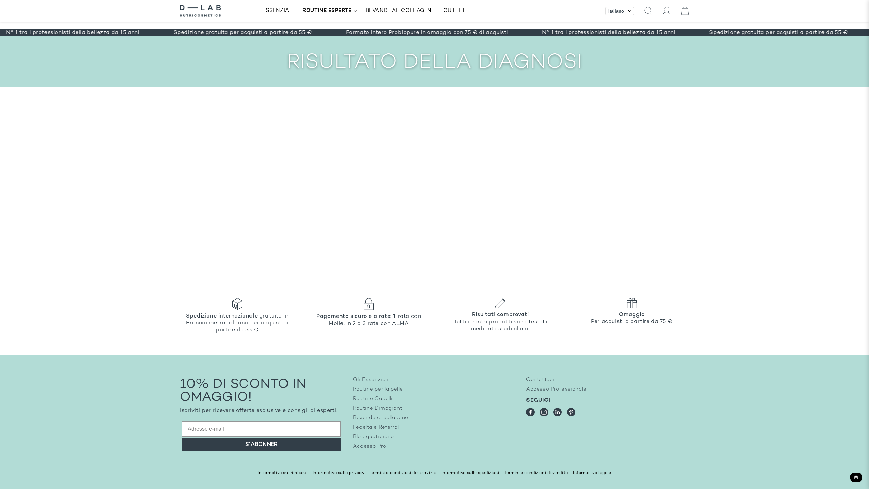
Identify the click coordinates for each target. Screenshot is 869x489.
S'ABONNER (261, 444)
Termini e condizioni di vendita (536, 473)
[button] (648, 11)
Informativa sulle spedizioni (470, 473)
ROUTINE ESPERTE (327, 10)
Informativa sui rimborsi (282, 473)
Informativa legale (592, 473)
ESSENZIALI (278, 10)
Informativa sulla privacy (339, 473)
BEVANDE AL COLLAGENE (400, 10)
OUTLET (454, 10)
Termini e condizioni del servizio (403, 473)
